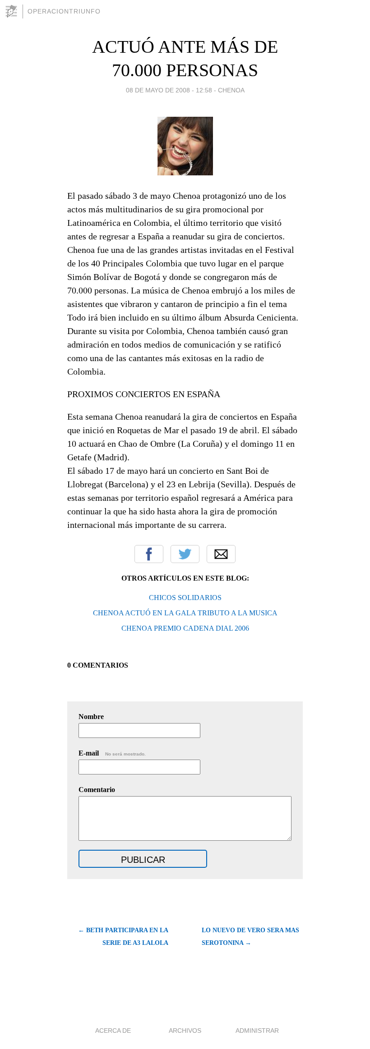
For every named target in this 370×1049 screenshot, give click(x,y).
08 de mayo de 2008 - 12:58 (169, 90)
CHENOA (231, 90)
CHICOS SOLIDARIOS (185, 597)
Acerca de (113, 1030)
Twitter (185, 554)
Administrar (257, 1030)
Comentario (97, 789)
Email (221, 554)
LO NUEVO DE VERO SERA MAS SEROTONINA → (250, 936)
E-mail (112, 753)
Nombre (91, 716)
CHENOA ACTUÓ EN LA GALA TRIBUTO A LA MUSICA (185, 613)
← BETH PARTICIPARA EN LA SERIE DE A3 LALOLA (123, 936)
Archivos (185, 1030)
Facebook (148, 554)
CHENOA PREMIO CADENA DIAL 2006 (185, 628)
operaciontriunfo (64, 11)
